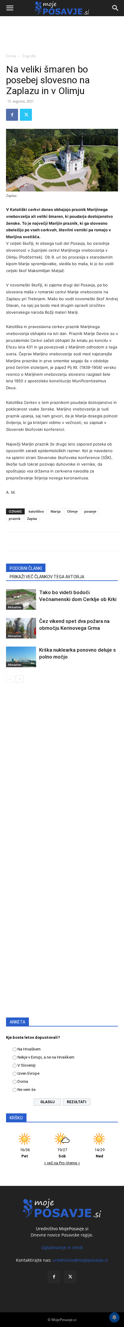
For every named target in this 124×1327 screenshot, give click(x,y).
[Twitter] (26, 115)
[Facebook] (12, 115)
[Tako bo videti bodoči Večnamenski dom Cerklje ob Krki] (21, 599)
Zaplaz (32, 518)
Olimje (72, 511)
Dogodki (29, 55)
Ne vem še (26, 1089)
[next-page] (19, 679)
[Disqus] (62, 774)
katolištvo (36, 511)
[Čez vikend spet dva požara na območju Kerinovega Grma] (21, 628)
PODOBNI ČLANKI (26, 568)
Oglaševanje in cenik (62, 1247)
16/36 (25, 1153)
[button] (9, 8)
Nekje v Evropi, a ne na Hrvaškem (45, 1057)
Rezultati (76, 1102)
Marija (55, 511)
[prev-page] (10, 679)
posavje (90, 511)
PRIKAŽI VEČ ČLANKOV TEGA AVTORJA (47, 576)
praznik (14, 518)
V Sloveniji (26, 1065)
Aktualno (14, 607)
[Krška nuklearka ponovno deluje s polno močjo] (21, 657)
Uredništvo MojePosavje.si (62, 1228)
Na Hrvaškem (29, 1049)
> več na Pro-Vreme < (62, 1163)
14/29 (99, 1153)
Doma (11, 55)
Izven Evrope (28, 1073)
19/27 (62, 1153)
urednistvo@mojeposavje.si (80, 1260)
